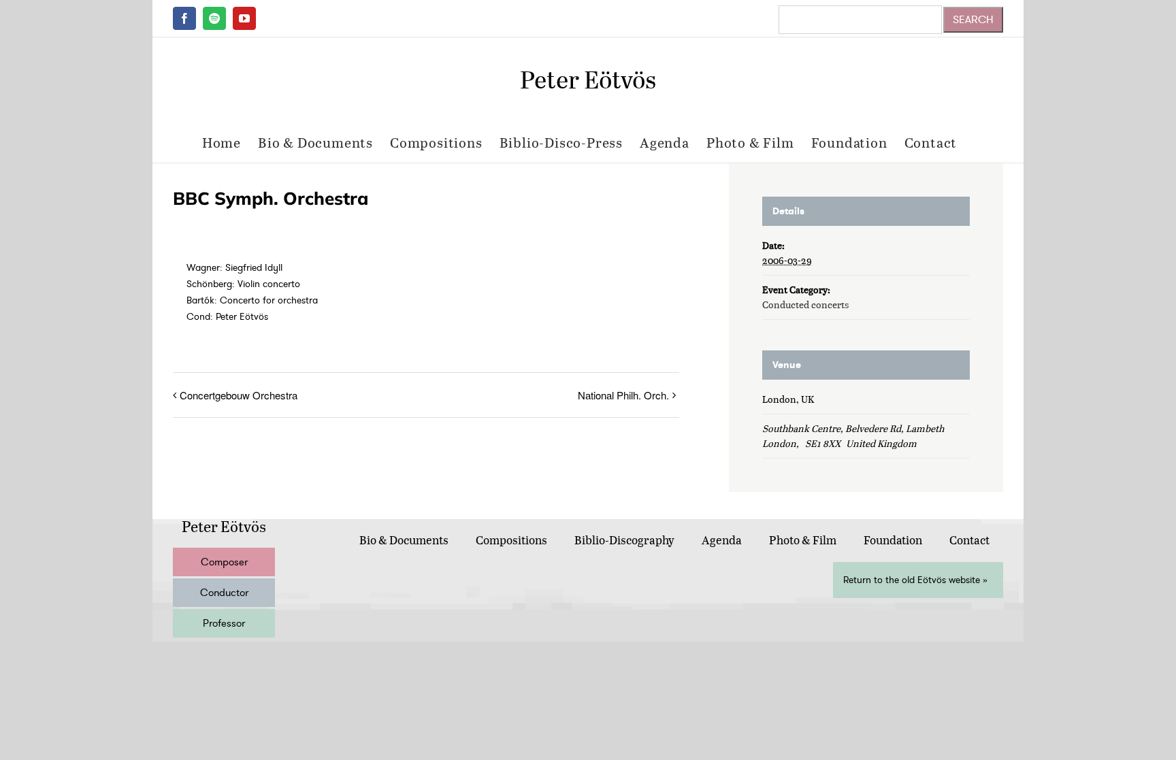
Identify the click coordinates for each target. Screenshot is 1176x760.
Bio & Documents (403, 540)
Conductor (224, 592)
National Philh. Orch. (623, 395)
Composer (224, 562)
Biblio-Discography (624, 540)
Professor (224, 623)
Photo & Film (802, 540)
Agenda (722, 540)
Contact (969, 540)
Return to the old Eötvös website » (915, 580)
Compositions (511, 540)
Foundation (893, 540)
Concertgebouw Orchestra (238, 395)
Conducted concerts (805, 304)
